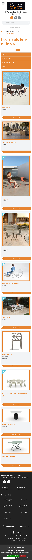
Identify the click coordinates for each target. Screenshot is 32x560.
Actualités (5, 489)
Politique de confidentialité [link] (22, 557)
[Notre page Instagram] (19, 17)
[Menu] (3, 3)
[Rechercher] (28, 23)
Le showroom (21, 487)
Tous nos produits (9, 31)
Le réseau (18, 538)
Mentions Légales (19, 547)
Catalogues (12, 540)
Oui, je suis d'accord (12, 555)
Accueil (10, 547)
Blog (24, 538)
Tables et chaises (9, 33)
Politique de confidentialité (16, 550)
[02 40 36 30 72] (11, 17)
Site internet (9, 538)
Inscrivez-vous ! (23, 526)
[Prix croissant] (16, 50)
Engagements (21, 540)
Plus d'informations (9, 557)
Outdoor (19, 31)
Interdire (23, 555)
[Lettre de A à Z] (19, 50)
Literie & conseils (21, 489)
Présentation (5, 487)
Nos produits (15, 27)
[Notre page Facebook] (15, 17)
